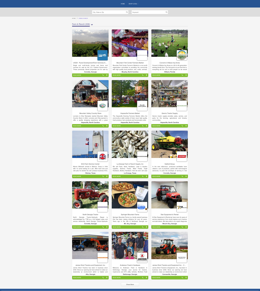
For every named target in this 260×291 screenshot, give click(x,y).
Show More (130, 284)
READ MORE (77, 75)
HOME (123, 4)
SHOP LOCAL (133, 4)
